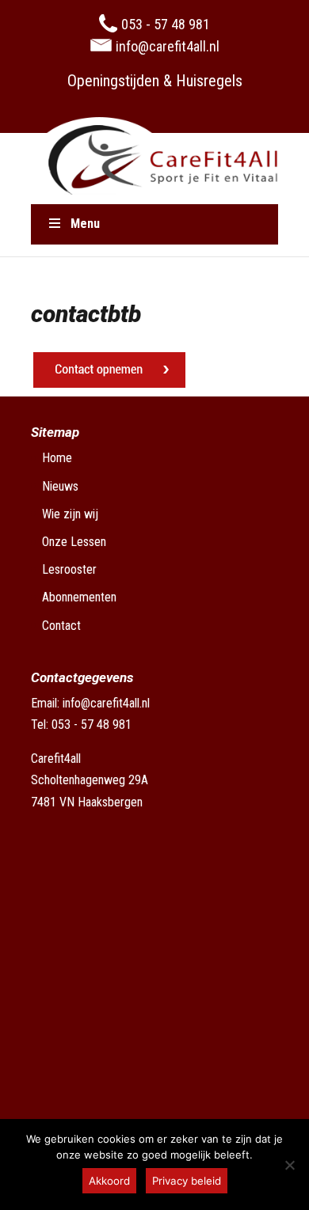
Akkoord (109, 1180)
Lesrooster (69, 569)
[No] (289, 1165)
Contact (61, 625)
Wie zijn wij (70, 514)
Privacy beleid (186, 1180)
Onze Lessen (74, 541)
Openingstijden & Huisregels (154, 80)
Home (57, 457)
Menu (85, 223)
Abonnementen (79, 597)
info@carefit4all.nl (106, 703)
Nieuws (60, 486)
